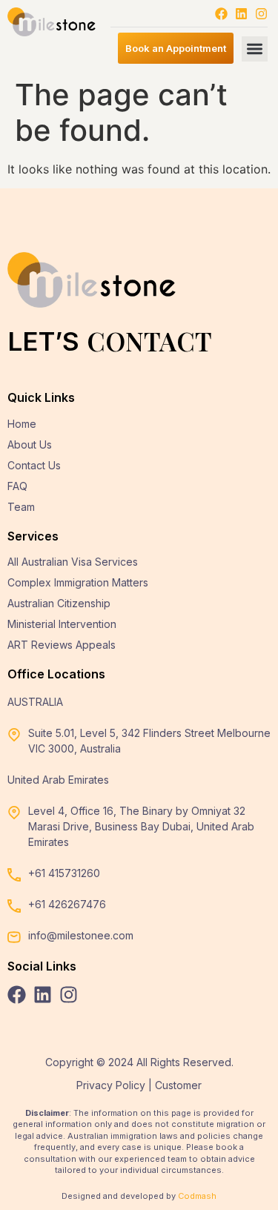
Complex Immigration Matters (77, 582)
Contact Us (34, 465)
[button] (255, 49)
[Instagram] (261, 13)
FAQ (17, 486)
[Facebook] (221, 13)
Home (21, 423)
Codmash (197, 1196)
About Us (29, 444)
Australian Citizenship (58, 603)
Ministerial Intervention (61, 624)
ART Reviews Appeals (61, 644)
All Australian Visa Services (72, 561)
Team (21, 506)
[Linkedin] (241, 13)
